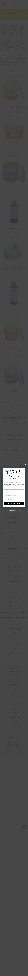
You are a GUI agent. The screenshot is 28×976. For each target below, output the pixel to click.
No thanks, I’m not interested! (14, 510)
